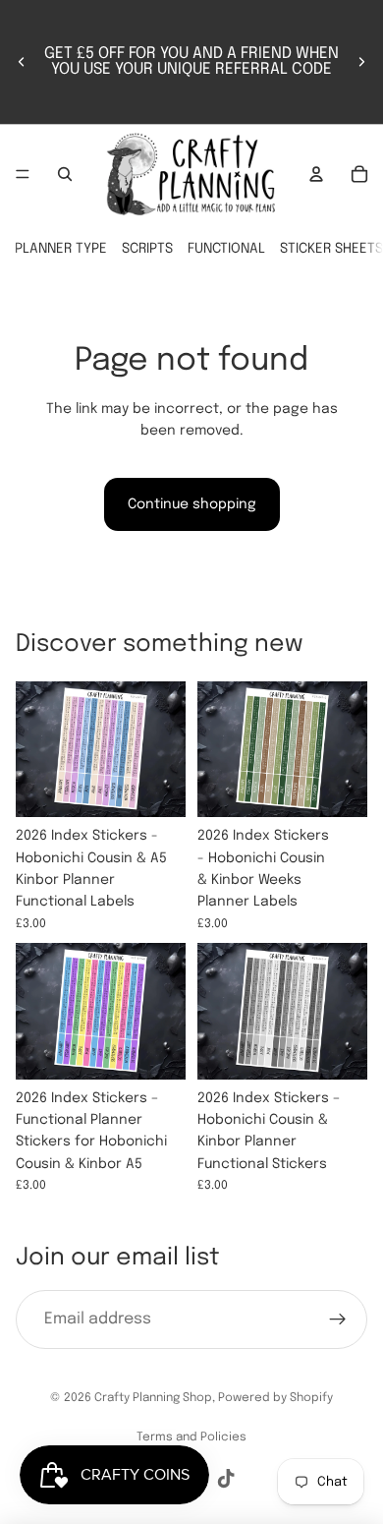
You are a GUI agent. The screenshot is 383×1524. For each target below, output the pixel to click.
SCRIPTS (147, 249)
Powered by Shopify (275, 1398)
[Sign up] (337, 1319)
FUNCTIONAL (226, 249)
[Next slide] (361, 62)
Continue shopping (192, 504)
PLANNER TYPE (61, 249)
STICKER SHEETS (331, 249)
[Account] (316, 174)
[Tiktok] (226, 1479)
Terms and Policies (191, 1437)
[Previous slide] (21, 62)
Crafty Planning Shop (153, 1398)
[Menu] (22, 174)
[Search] (64, 174)
